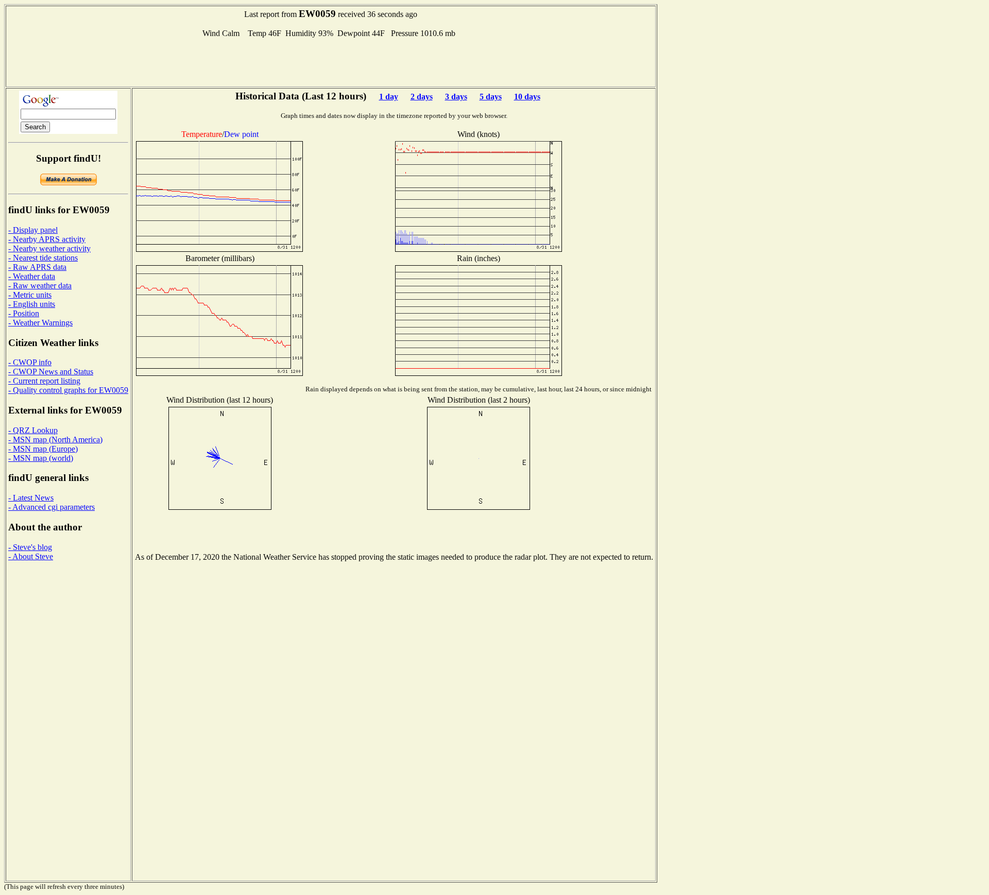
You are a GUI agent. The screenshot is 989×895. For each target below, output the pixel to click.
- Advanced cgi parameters (51, 507)
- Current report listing (44, 380)
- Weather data (31, 276)
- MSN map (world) (40, 458)
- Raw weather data (40, 285)
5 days (491, 96)
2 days (422, 96)
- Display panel (33, 230)
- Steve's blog (30, 547)
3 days (456, 96)
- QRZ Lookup (33, 430)
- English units (31, 304)
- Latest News (31, 497)
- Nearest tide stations (43, 257)
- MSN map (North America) (55, 439)
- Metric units (30, 294)
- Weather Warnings (40, 322)
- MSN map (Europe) (43, 448)
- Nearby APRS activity (47, 239)
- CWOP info (30, 362)
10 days (527, 96)
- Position (23, 313)
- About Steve (30, 556)
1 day (388, 96)
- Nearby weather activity (49, 248)
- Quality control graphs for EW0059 (68, 390)
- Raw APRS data (37, 267)
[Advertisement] (330, 61)
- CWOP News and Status (50, 371)
